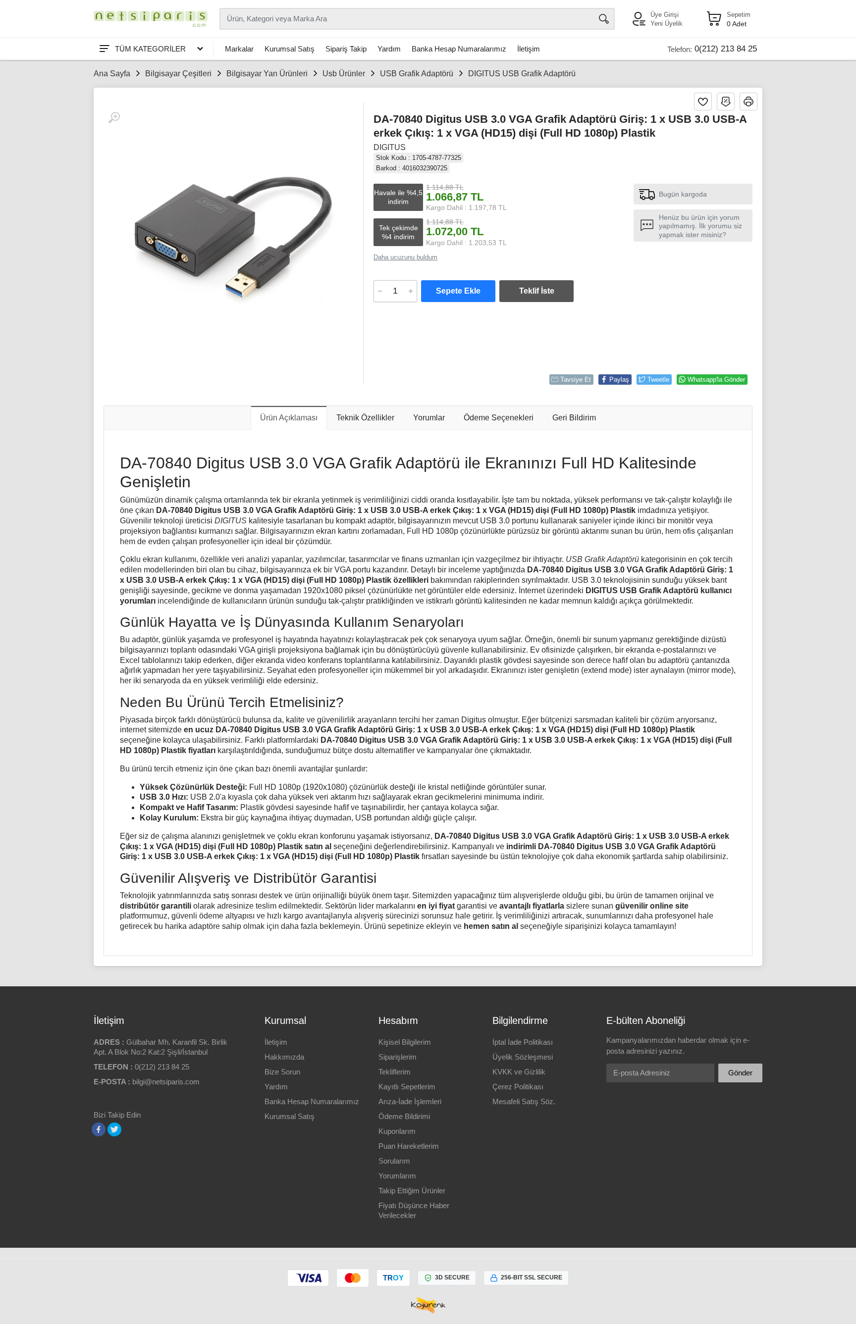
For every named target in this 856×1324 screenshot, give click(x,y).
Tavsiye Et (575, 379)
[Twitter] (114, 1129)
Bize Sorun (282, 1072)
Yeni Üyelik (666, 23)
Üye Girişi (664, 14)
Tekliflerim (394, 1072)
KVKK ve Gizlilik (518, 1072)
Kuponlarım (397, 1131)
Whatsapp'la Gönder (716, 379)
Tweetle (658, 379)
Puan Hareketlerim (408, 1146)
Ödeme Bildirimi (404, 1116)
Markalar (239, 49)
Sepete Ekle (458, 291)
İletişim (528, 49)
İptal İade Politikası (522, 1042)
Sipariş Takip (346, 49)
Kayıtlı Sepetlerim (406, 1086)
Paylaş (619, 379)
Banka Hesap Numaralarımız (459, 49)
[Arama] (604, 19)
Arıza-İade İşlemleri (409, 1101)
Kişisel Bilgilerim (404, 1042)
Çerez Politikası (517, 1086)
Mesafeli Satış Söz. (523, 1101)
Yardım (389, 49)
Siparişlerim (397, 1057)
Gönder (740, 1073)
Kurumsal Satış (290, 49)
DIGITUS (390, 147)
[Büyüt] (114, 117)
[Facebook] (99, 1129)
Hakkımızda (284, 1057)
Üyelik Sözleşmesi (522, 1057)
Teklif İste (536, 291)
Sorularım (394, 1161)
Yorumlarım (397, 1175)
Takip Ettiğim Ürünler (411, 1190)
